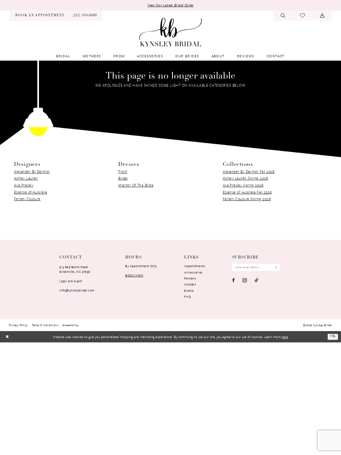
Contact (190, 284)
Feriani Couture (27, 199)
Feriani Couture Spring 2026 (247, 199)
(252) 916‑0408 (70, 280)
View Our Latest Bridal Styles (170, 5)
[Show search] (283, 16)
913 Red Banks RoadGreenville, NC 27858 (74, 269)
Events (189, 290)
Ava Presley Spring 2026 (243, 185)
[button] (322, 16)
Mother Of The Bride (136, 185)
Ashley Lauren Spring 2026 (245, 178)
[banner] (170, 32)
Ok (333, 336)
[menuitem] (39, 16)
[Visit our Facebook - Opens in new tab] (233, 280)
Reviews (190, 278)
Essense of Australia (30, 192)
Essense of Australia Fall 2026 (247, 192)
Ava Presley (23, 185)
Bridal (123, 178)
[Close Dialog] (7, 336)
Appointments (194, 265)
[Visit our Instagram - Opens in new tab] (244, 280)
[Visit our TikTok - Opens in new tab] (256, 280)
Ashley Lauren (26, 178)
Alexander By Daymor (32, 171)
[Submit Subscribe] (275, 267)
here (285, 336)
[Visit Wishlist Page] (303, 16)
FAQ (187, 296)
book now (134, 275)
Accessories (193, 272)
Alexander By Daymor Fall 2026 (249, 171)
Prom (122, 171)
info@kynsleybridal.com (76, 290)
